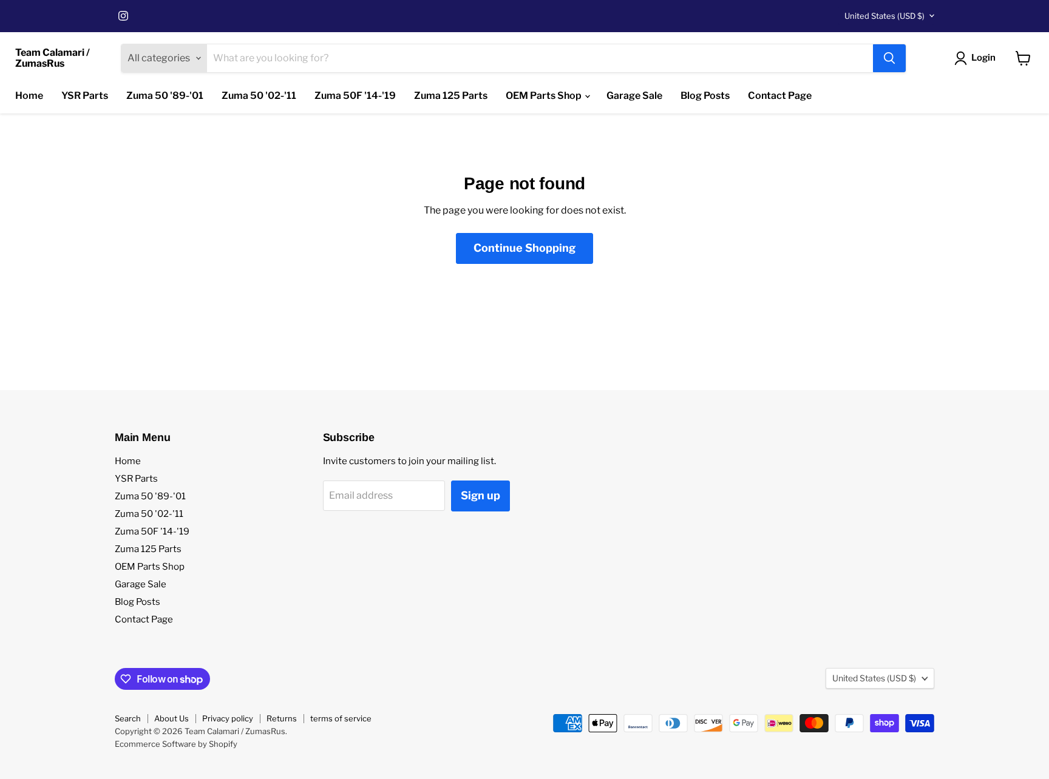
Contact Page (780, 95)
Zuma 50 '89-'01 (164, 95)
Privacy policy (227, 718)
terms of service (341, 718)
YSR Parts (84, 95)
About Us (171, 718)
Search (128, 718)
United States (884, 16)
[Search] (889, 58)
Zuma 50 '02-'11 (259, 95)
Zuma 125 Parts (450, 95)
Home (29, 95)
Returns (281, 718)
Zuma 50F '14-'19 (355, 95)
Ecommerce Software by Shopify (176, 744)
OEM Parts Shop (544, 95)
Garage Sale (634, 95)
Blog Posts (705, 95)
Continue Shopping (524, 247)
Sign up (480, 495)
